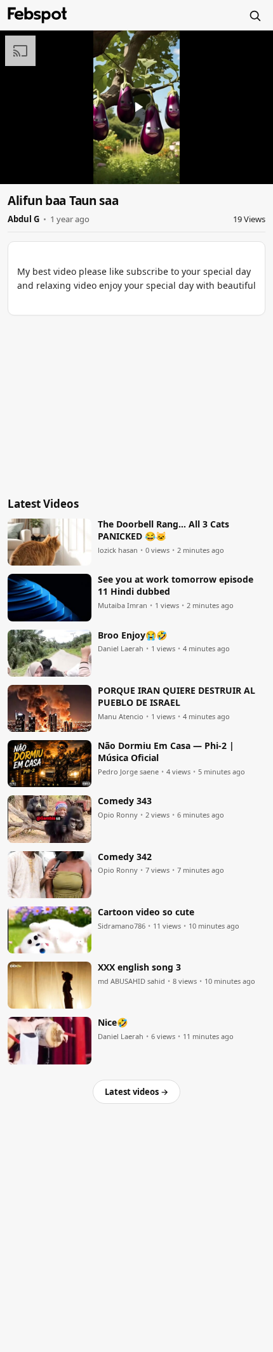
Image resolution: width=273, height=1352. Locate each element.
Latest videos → (136, 1091)
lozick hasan (118, 550)
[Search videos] (254, 15)
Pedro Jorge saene (128, 771)
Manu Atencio (120, 716)
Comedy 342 (125, 857)
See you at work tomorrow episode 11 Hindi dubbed (175, 585)
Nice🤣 (113, 1022)
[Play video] (136, 107)
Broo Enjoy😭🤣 (132, 635)
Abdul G (23, 219)
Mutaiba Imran (122, 605)
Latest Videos (43, 503)
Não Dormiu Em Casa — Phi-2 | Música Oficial (166, 752)
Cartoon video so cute (146, 912)
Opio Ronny (118, 815)
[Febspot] (37, 15)
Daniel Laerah (120, 648)
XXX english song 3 (139, 967)
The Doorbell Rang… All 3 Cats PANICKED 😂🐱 (163, 530)
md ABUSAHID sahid (131, 981)
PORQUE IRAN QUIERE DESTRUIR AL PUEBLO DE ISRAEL (176, 696)
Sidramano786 (121, 926)
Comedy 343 (125, 801)
